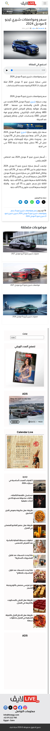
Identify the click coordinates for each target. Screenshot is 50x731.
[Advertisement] (25, 663)
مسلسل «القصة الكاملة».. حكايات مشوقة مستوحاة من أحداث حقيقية (20, 498)
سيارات (34, 28)
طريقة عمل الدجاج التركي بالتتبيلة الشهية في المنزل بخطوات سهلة (19, 618)
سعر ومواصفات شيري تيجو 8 (26, 211)
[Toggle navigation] (45, 3)
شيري (32, 102)
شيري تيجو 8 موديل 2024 (35, 216)
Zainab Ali (41, 28)
